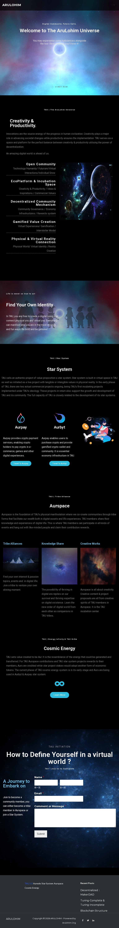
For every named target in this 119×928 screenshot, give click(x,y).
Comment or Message (50, 806)
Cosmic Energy (32, 887)
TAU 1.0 (29, 883)
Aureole (37, 883)
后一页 (63, 787)
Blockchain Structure (93, 910)
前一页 (37, 787)
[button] (20, 463)
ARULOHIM (11, 5)
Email (39, 793)
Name (39, 777)
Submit (41, 834)
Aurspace (58, 883)
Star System (47, 883)
